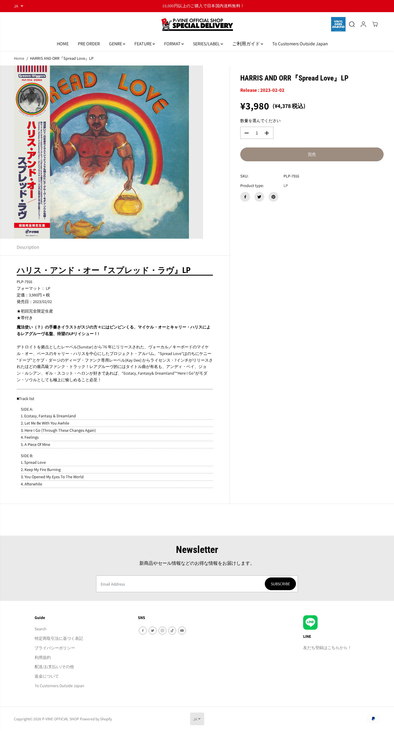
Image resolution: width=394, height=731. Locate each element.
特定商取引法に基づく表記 (59, 638)
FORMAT (172, 44)
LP (286, 185)
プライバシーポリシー (55, 647)
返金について (47, 676)
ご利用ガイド (246, 44)
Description (28, 247)
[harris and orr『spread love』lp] (101, 152)
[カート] (375, 24)
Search (40, 628)
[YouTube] (182, 630)
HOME (63, 44)
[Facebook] (245, 197)
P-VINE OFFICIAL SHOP (60, 718)
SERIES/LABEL (207, 44)
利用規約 (43, 657)
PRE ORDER (89, 44)
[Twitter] (259, 197)
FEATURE (143, 44)
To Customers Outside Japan (300, 44)
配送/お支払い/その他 (54, 666)
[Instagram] (162, 630)
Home (19, 58)
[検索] (352, 24)
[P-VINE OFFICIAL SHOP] (197, 24)
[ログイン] (363, 24)
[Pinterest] (273, 197)
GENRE (116, 44)
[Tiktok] (172, 630)
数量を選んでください (260, 121)
